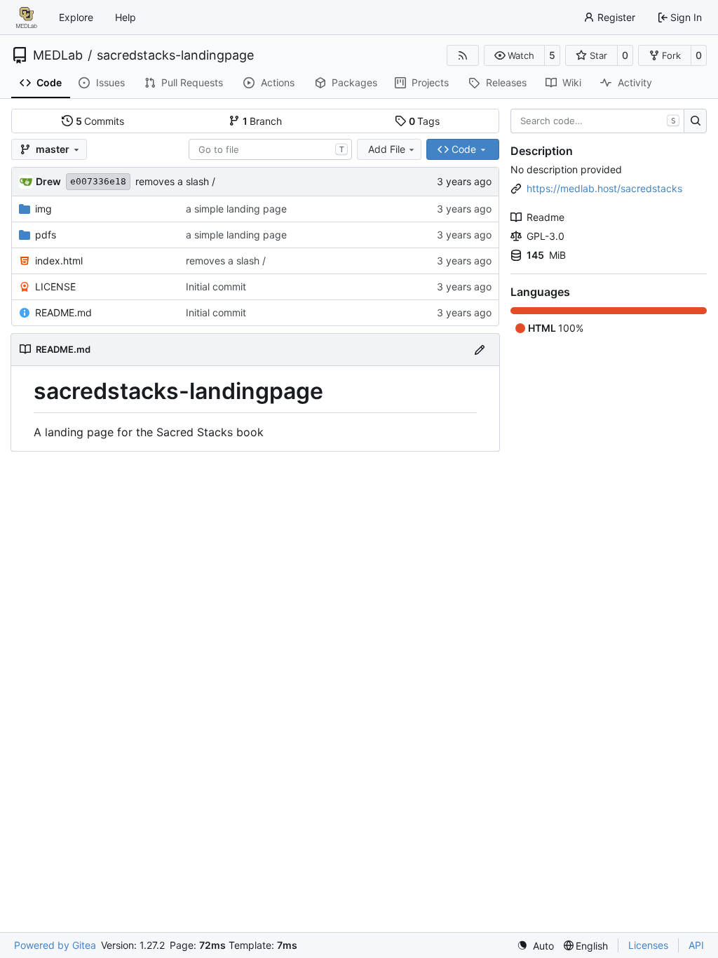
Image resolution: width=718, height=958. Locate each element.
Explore (76, 17)
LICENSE (55, 286)
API (696, 945)
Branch (263, 121)
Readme (545, 217)
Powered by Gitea (55, 945)
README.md (63, 312)
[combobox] (270, 149)
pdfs (45, 235)
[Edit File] (479, 349)
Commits (100, 121)
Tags (424, 121)
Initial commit (216, 286)
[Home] (26, 17)
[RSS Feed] (463, 55)
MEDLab (58, 55)
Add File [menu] (386, 149)
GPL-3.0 (545, 236)
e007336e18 (98, 181)
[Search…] (695, 121)
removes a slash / (175, 181)
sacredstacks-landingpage (175, 55)
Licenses (648, 945)
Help (125, 17)
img (43, 209)
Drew (48, 181)
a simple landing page (236, 209)
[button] (514, 55)
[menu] (535, 946)
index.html (59, 261)
